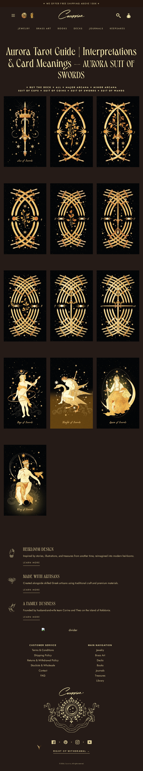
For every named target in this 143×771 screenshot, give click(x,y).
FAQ (42, 675)
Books (62, 28)
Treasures (100, 675)
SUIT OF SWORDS (83, 90)
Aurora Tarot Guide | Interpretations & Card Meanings (71, 56)
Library (100, 680)
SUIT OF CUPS (28, 90)
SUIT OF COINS (55, 90)
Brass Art (43, 28)
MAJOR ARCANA (77, 87)
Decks (78, 28)
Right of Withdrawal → (71, 751)
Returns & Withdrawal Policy (42, 660)
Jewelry (24, 28)
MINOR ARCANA (105, 87)
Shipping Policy (43, 655)
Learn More (31, 562)
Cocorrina (68, 763)
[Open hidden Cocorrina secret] (14, 302)
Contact (43, 670)
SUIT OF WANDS (113, 90)
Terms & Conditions (43, 650)
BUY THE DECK (41, 87)
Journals (96, 28)
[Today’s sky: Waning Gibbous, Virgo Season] (26, 15)
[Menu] (13, 15)
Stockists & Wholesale (43, 665)
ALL (58, 87)
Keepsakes (117, 28)
